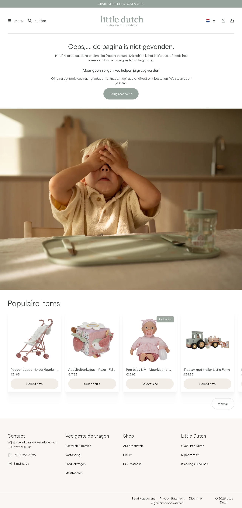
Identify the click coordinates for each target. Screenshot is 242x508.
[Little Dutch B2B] (121, 20)
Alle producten (133, 445)
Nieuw (127, 454)
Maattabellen (74, 473)
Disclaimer (196, 498)
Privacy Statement (172, 498)
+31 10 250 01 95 (25, 455)
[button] (15, 20)
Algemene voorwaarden (167, 502)
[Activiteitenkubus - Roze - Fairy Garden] (92, 340)
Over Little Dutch (192, 445)
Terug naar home (121, 94)
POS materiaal (132, 464)
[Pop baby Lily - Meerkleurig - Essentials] (150, 340)
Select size (34, 384)
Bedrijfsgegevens (143, 498)
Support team (190, 454)
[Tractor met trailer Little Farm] (207, 340)
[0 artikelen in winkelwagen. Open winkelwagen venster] (232, 20)
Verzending (73, 454)
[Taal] (211, 20)
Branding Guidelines (194, 464)
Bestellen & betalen (78, 445)
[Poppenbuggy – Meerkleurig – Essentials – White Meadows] (34, 340)
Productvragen (75, 464)
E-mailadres (21, 463)
